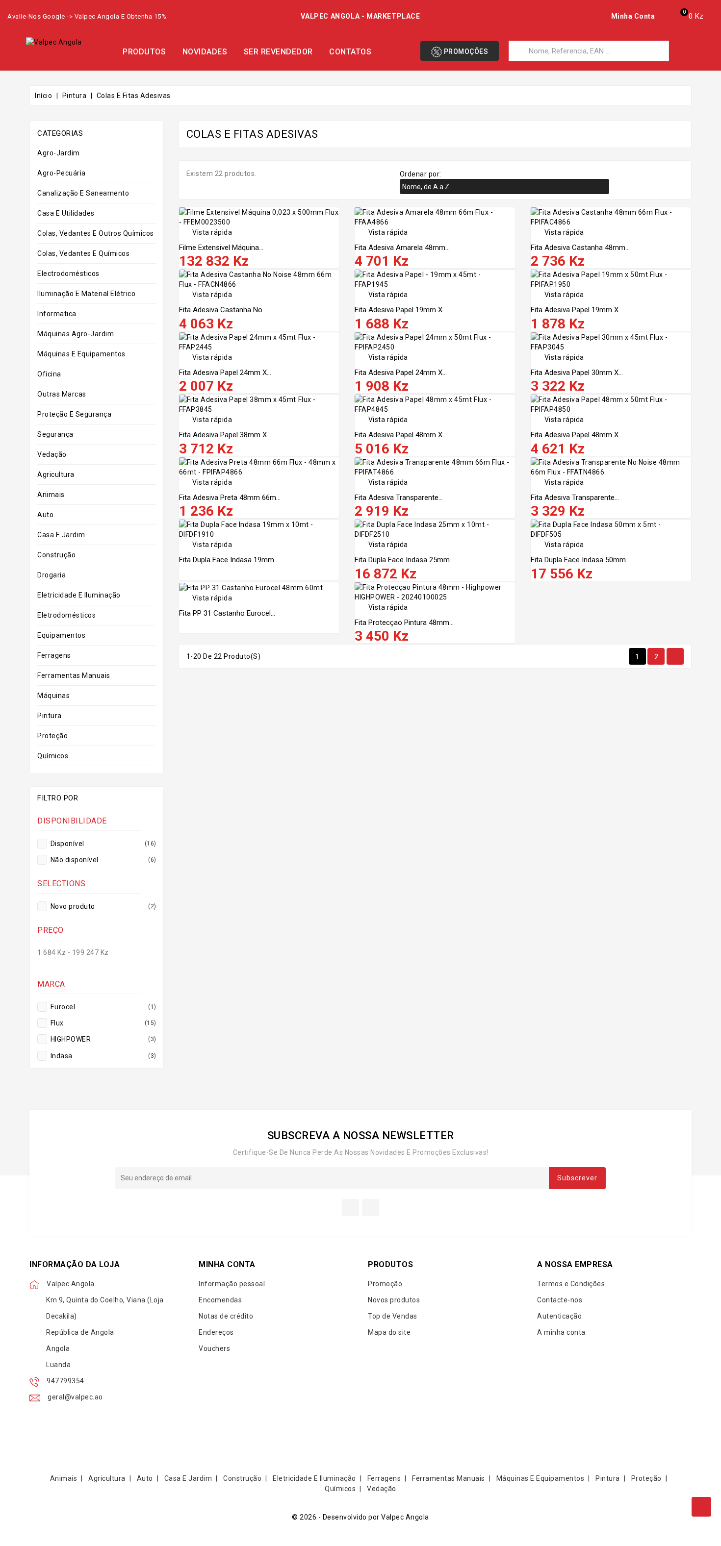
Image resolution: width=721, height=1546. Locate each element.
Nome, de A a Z (503, 187)
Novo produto (102, 906)
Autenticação (559, 1316)
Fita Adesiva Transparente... (399, 497)
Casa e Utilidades (66, 213)
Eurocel (102, 1007)
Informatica (57, 314)
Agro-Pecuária (61, 173)
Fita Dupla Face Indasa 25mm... (404, 559)
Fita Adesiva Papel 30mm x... (577, 372)
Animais (51, 495)
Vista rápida (205, 232)
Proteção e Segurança (74, 414)
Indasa (102, 1056)
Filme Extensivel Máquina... (221, 247)
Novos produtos (394, 1300)
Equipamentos (61, 635)
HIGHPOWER (102, 1039)
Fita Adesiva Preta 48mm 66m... (230, 497)
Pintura (49, 716)
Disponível (102, 844)
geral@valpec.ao (75, 1397)
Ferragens (54, 655)
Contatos (350, 51)
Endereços (216, 1332)
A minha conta (561, 1332)
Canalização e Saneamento (83, 193)
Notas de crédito (226, 1316)
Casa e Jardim (61, 535)
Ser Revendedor (278, 51)
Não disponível (102, 860)
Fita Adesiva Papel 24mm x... (225, 372)
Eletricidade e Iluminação (79, 595)
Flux (102, 1023)
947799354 (65, 1381)
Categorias (60, 133)
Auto (45, 515)
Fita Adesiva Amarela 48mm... (402, 247)
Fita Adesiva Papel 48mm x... (401, 434)
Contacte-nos (559, 1300)
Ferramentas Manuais (73, 675)
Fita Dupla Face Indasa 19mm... (229, 559)
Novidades (205, 51)
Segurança (55, 434)
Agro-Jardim (58, 153)
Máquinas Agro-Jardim (75, 334)
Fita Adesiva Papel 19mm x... (401, 309)
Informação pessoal (232, 1284)
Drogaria (51, 575)
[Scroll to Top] (701, 1507)
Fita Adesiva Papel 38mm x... (225, 434)
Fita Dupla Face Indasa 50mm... (580, 559)
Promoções (465, 51)
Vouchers (214, 1348)
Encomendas (220, 1300)
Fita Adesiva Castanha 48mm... (580, 247)
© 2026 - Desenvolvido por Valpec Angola (360, 1517)
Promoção (385, 1284)
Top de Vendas (392, 1316)
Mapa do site (389, 1332)
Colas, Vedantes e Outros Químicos (95, 233)
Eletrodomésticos (66, 615)
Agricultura (56, 474)
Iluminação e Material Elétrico (86, 294)
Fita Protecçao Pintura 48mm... (404, 622)
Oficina (49, 374)
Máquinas (53, 695)
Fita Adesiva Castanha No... (223, 309)
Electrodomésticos (68, 273)
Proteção (52, 736)
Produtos (144, 51)
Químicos (52, 756)
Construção (56, 555)
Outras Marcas (61, 394)
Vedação (52, 454)
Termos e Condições (571, 1284)
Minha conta (227, 1264)
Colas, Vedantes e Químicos (83, 253)
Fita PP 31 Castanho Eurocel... (227, 613)
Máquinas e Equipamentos (81, 354)
